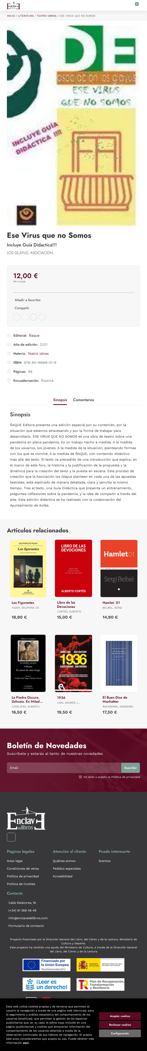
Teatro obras (46, 15)
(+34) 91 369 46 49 (22, 910)
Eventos (104, 861)
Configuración (120, 1033)
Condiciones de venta (23, 868)
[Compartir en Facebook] (16, 317)
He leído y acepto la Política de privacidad (111, 776)
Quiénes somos (64, 861)
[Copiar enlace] (41, 317)
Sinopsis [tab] (60, 400)
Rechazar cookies (120, 1025)
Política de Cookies (21, 884)
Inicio (11, 15)
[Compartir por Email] (33, 317)
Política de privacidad (23, 876)
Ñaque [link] (34, 335)
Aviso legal (15, 861)
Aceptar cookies (120, 1016)
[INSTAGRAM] (11, 837)
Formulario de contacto (26, 926)
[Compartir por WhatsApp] (25, 317)
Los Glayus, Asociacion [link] (30, 253)
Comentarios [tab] (83, 400)
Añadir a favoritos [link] (27, 299)
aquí (26, 1042)
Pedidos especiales (67, 868)
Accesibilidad (62, 876)
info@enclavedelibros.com (28, 918)
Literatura (26, 15)
